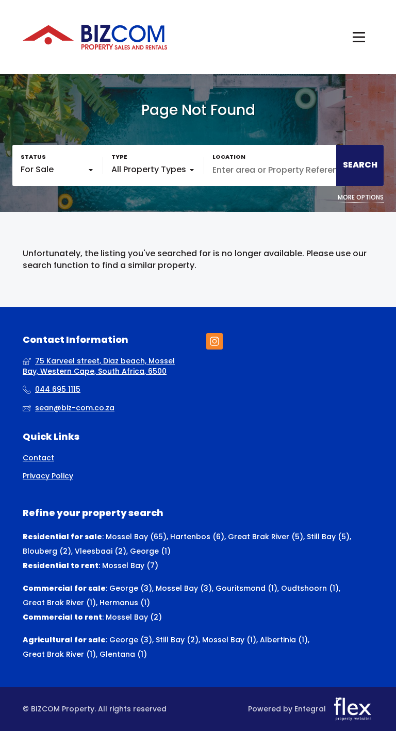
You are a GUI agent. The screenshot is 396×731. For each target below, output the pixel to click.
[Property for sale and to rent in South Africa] (95, 37)
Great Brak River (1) (59, 602)
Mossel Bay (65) (136, 536)
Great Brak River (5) (265, 536)
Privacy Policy (48, 476)
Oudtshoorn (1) (310, 588)
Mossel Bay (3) (184, 588)
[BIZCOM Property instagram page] (214, 341)
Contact (38, 458)
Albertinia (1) (284, 640)
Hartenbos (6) (197, 536)
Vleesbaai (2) (100, 551)
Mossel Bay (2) (134, 617)
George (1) (150, 551)
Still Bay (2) (177, 640)
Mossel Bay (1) (229, 640)
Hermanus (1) (125, 602)
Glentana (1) (123, 654)
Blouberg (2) (47, 551)
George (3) (130, 588)
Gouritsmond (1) (246, 588)
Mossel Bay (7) (130, 565)
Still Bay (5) (328, 536)
